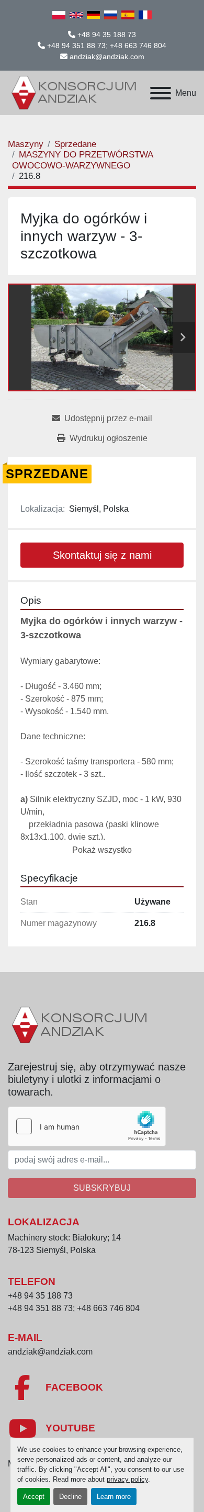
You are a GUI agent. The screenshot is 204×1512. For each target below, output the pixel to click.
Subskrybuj (102, 1187)
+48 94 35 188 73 (106, 34)
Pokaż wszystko (102, 849)
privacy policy (127, 1479)
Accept (33, 1496)
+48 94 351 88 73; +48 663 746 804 (106, 45)
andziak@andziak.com (107, 56)
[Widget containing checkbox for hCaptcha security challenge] (87, 1126)
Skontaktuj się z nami (102, 555)
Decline (70, 1496)
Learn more (114, 1496)
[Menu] (160, 93)
